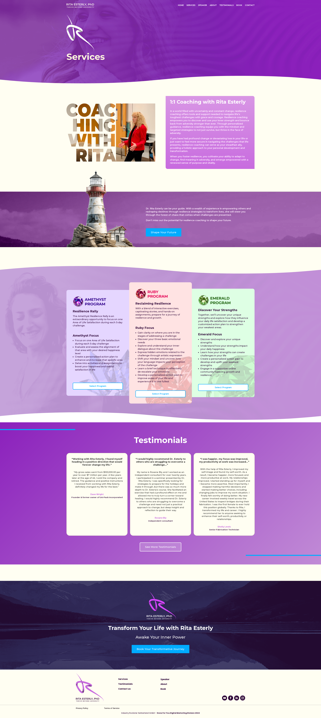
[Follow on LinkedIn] (236, 697)
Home (181, 5)
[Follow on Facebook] (230, 697)
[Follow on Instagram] (242, 697)
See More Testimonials (160, 546)
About (213, 5)
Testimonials (226, 5)
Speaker (202, 5)
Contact (250, 5)
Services (190, 5)
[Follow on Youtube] (224, 697)
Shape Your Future (163, 232)
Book (239, 5)
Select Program (97, 386)
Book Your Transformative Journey (160, 649)
